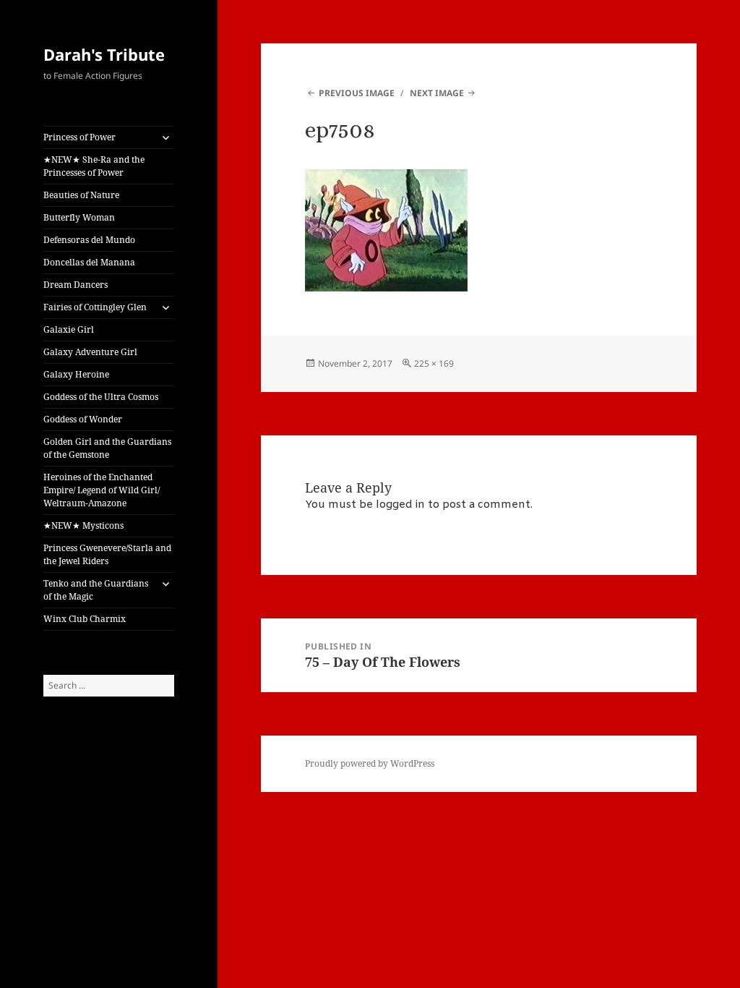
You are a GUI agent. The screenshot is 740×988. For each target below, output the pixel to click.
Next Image (437, 93)
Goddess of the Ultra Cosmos (100, 397)
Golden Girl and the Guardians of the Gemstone (107, 448)
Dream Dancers (75, 284)
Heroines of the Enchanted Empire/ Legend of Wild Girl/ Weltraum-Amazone (101, 490)
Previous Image (357, 93)
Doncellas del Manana (89, 262)
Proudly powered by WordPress (369, 763)
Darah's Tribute (104, 54)
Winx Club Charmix (84, 619)
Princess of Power (79, 137)
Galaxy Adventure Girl (90, 352)
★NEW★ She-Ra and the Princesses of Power (94, 166)
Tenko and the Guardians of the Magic (95, 589)
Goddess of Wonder (82, 419)
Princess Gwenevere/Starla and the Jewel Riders (107, 554)
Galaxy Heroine (76, 374)
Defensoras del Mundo (89, 240)
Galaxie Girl (68, 329)
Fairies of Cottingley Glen (95, 307)
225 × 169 (434, 363)
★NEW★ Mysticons (83, 525)
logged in (400, 505)
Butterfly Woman (79, 217)
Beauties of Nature (81, 195)
